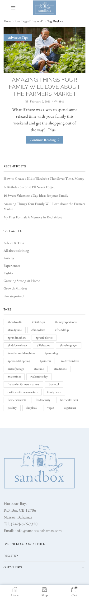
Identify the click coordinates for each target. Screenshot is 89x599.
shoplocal (31, 408)
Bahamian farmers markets (23, 384)
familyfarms (54, 392)
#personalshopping (19, 361)
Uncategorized (14, 296)
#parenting (51, 353)
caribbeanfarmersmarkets (22, 392)
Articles (9, 258)
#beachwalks (15, 322)
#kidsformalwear (17, 345)
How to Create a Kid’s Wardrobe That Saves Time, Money (44, 178)
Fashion (9, 273)
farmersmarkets (17, 400)
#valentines (14, 376)
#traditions (60, 369)
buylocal (54, 384)
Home (7, 21)
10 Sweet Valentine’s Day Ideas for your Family (36, 195)
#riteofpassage (16, 369)
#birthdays (38, 322)
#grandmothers (17, 338)
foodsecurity (43, 400)
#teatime (39, 369)
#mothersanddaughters (21, 353)
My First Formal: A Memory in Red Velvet (33, 217)
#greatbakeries (44, 338)
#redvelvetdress (70, 361)
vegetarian (70, 408)
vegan (50, 408)
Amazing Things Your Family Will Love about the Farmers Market (44, 86)
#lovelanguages (68, 345)
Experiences (12, 265)
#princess (45, 361)
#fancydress (38, 330)
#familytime (15, 330)
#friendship (62, 330)
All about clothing (16, 250)
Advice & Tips (18, 37)
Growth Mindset (15, 288)
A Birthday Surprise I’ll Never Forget (29, 187)
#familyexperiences (66, 322)
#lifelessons (43, 345)
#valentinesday (39, 376)
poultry (12, 408)
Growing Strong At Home (22, 280)
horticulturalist (69, 400)
